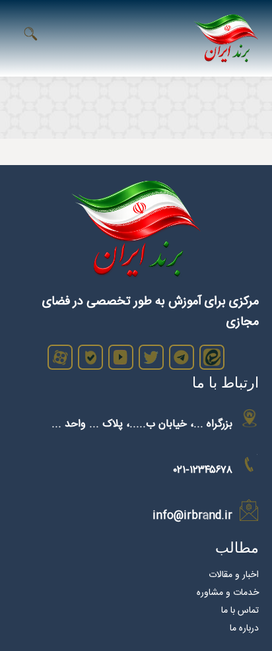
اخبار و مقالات (234, 575)
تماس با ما (240, 611)
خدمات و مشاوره (228, 593)
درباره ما (244, 628)
